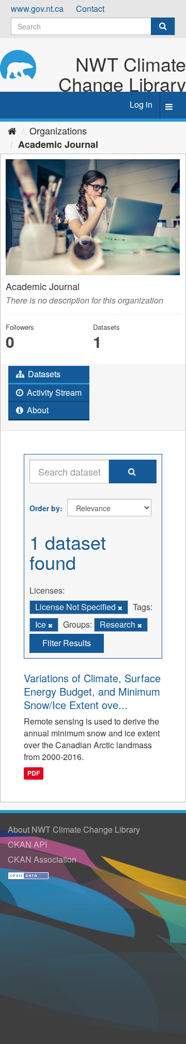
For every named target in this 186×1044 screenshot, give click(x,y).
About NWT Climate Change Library (74, 829)
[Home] (12, 130)
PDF (33, 773)
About (37, 410)
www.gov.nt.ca (37, 8)
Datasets (43, 374)
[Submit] (163, 26)
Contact (90, 8)
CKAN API (27, 844)
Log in (141, 104)
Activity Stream (53, 392)
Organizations (58, 130)
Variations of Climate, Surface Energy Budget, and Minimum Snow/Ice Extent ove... (92, 691)
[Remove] (120, 607)
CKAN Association (42, 859)
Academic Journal (58, 144)
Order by (44, 508)
